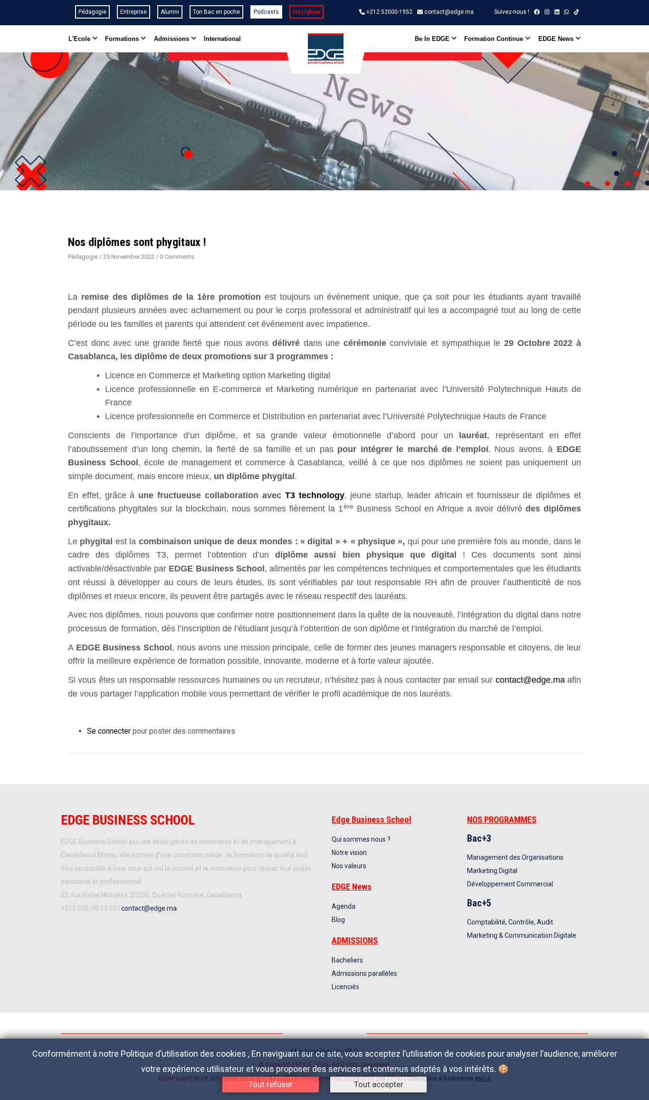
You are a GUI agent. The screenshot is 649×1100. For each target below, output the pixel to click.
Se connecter (109, 731)
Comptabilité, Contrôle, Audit (510, 922)
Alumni (170, 12)
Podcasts (266, 12)
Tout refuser (270, 1084)
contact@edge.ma (449, 12)
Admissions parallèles (364, 973)
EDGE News (556, 38)
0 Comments (177, 256)
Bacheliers (347, 960)
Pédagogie (92, 12)
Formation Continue (494, 38)
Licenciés (345, 987)
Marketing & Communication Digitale (521, 935)
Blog (338, 919)
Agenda (343, 906)
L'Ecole (80, 38)
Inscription (306, 12)
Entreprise (133, 12)
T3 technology (314, 495)
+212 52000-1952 (389, 12)
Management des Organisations (515, 857)
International (222, 38)
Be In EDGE (433, 38)
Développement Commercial (510, 884)
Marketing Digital (492, 870)
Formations (123, 38)
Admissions (172, 38)
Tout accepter (378, 1084)
